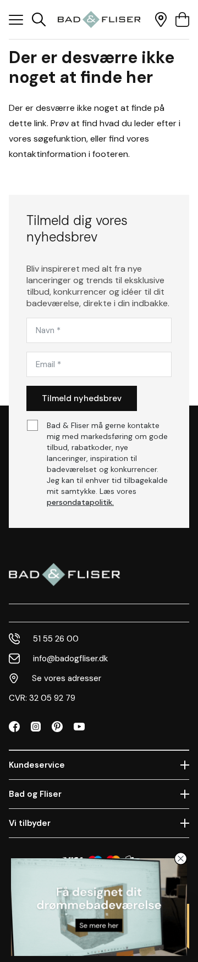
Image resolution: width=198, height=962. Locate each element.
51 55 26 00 (56, 638)
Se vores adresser (66, 678)
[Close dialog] (180, 858)
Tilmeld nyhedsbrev (82, 398)
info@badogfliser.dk (70, 658)
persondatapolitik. (80, 502)
